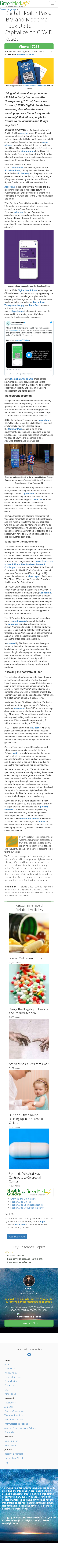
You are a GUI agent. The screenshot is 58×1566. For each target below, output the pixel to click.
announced (17, 167)
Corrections (10, 1385)
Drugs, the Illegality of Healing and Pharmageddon (28, 1011)
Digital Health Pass (27, 290)
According (9, 186)
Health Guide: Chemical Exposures (26, 1204)
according (44, 419)
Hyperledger (17, 311)
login (42, 1221)
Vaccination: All (16, 1255)
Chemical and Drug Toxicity (23, 1198)
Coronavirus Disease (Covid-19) (25, 1259)
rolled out (18, 212)
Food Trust (34, 305)
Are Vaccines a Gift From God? (29, 1064)
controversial (20, 620)
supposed (13, 623)
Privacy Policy (10, 1372)
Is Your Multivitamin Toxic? (26, 958)
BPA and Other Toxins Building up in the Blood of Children (26, 1119)
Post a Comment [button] (17, 1236)
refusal (42, 821)
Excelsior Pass (12, 170)
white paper (34, 576)
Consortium (45, 592)
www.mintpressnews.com (35, 85)
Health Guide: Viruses (20, 1201)
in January (23, 173)
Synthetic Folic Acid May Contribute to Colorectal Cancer (25, 1177)
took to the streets (29, 818)
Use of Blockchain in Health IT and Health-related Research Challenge (28, 564)
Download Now (29, 1323)
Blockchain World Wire (21, 378)
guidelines (29, 493)
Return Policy (10, 1381)
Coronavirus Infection (19, 1262)
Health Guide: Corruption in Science (27, 1207)
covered (11, 643)
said (15, 752)
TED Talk (34, 727)
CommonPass (15, 428)
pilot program (28, 150)
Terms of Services (12, 1377)
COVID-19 (37, 499)
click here (20, 1224)
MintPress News (26, 54)
